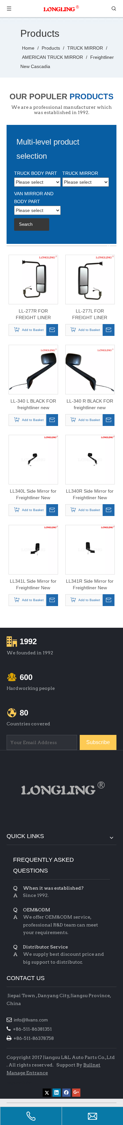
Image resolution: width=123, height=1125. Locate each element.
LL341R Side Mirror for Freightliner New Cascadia (89, 584)
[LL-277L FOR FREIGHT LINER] (90, 279)
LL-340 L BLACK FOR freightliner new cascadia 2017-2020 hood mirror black (33, 404)
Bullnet (91, 1064)
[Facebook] (66, 1093)
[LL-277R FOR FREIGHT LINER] (33, 279)
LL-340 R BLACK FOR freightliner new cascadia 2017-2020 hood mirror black (90, 404)
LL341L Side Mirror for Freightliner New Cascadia (33, 584)
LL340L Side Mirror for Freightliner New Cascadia (33, 494)
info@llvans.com (31, 1019)
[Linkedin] (56, 1093)
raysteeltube (19, 1082)
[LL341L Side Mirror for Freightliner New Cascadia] (33, 549)
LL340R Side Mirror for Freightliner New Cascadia (89, 494)
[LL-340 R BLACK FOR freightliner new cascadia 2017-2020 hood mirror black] (90, 369)
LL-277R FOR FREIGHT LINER (33, 314)
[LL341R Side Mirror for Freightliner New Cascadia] (90, 549)
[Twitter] (47, 1093)
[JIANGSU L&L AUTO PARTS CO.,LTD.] (61, 788)
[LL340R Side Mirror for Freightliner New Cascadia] (90, 459)
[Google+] (76, 1093)
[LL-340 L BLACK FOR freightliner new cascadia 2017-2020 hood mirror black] (33, 369)
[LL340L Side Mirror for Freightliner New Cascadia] (33, 459)
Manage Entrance (27, 1072)
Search (25, 224)
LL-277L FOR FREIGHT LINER (89, 314)
